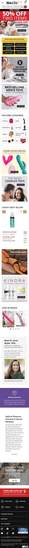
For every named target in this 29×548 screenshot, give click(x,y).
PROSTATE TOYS (20, 44)
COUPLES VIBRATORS (8, 48)
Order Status (8, 501)
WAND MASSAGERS (20, 48)
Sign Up (14, 480)
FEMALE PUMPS (8, 52)
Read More (14, 454)
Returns (21, 507)
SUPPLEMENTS (20, 52)
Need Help (22, 501)
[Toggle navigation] (2, 2)
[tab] (10, 329)
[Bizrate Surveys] (26, 533)
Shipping (7, 507)
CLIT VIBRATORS (8, 44)
